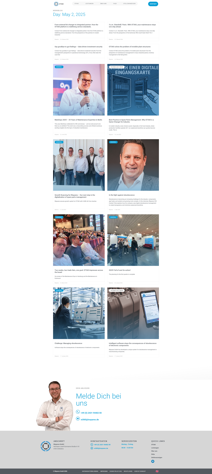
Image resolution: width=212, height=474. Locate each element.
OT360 (77, 3)
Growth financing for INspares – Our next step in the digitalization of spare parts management (75, 196)
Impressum (103, 471)
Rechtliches (128, 471)
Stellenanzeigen (129, 3)
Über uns (103, 3)
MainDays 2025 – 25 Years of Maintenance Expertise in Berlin (78, 120)
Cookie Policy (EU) (116, 471)
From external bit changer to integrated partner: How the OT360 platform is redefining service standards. (76, 26)
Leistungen (89, 3)
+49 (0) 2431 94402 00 (91, 413)
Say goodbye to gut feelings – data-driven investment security (78, 47)
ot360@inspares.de (90, 419)
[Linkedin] (152, 461)
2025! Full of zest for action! (120, 270)
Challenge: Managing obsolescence (68, 343)
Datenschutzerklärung (90, 471)
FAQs (115, 3)
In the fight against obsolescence (122, 195)
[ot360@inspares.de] (78, 418)
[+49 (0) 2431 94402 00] (78, 412)
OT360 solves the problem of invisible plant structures (130, 47)
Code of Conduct (140, 471)
